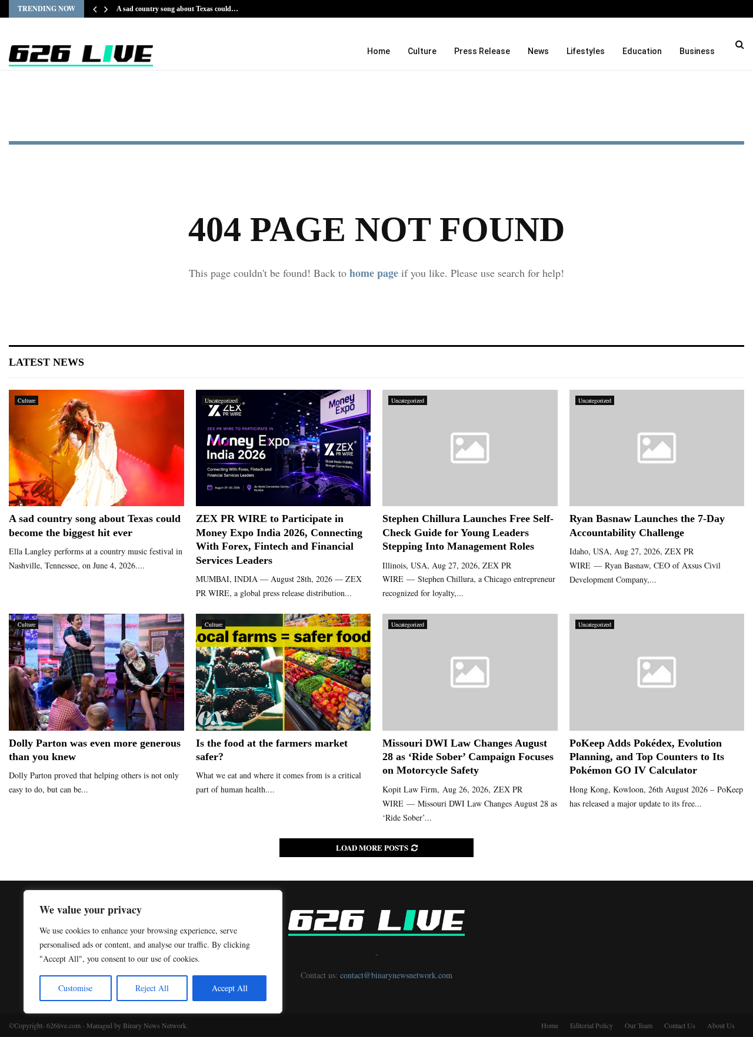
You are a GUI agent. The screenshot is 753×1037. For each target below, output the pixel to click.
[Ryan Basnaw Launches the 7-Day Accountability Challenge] (657, 448)
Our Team (638, 1025)
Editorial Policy (591, 1025)
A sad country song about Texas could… (177, 9)
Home (378, 51)
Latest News (46, 362)
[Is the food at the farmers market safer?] (283, 672)
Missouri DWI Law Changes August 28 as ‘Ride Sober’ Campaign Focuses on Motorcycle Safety (468, 757)
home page (373, 272)
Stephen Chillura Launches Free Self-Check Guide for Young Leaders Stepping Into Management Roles (468, 532)
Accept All (230, 987)
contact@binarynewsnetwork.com (396, 975)
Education (642, 51)
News (538, 51)
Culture (422, 51)
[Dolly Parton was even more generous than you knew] (96, 672)
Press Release (482, 51)
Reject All (152, 987)
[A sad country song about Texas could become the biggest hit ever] (96, 448)
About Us (721, 1025)
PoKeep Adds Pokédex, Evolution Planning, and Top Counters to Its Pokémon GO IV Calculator (646, 757)
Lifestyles (586, 51)
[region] (153, 951)
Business (697, 51)
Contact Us (679, 1025)
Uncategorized (221, 400)
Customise (75, 987)
